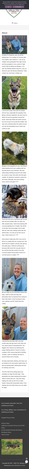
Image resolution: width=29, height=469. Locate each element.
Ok (8, 6)
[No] (27, 4)
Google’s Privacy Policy (8, 417)
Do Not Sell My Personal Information (11, 430)
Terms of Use (5, 434)
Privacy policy (18, 6)
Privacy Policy (5, 423)
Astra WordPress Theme (18, 465)
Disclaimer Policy (6, 432)
